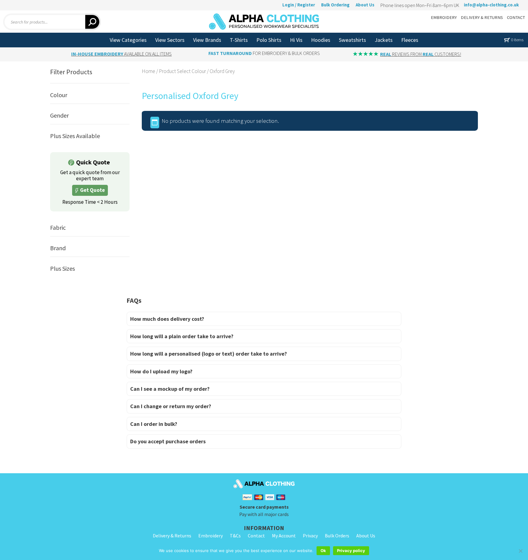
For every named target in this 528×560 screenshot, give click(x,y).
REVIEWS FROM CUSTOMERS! (420, 54)
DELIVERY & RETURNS (482, 17)
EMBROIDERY (444, 17)
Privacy (310, 536)
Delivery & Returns (172, 536)
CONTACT (516, 17)
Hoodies (320, 39)
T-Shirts (239, 39)
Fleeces (409, 39)
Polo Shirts (268, 39)
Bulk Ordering (335, 5)
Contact (256, 536)
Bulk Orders (337, 536)
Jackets (384, 39)
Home (148, 71)
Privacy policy (351, 550)
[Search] (93, 21)
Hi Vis (296, 39)
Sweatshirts (352, 39)
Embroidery (210, 536)
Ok (323, 550)
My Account (284, 536)
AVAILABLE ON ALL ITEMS (121, 54)
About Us (365, 5)
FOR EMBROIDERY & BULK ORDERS (264, 53)
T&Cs (235, 536)
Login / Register (298, 5)
